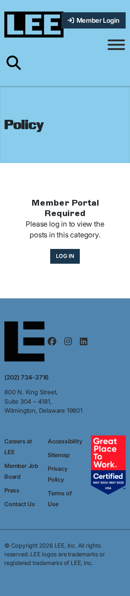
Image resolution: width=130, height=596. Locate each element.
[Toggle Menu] (116, 45)
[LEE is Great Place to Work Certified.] (108, 464)
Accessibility (65, 441)
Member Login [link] (97, 20)
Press (12, 490)
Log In (65, 256)
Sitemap (59, 455)
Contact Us (19, 504)
